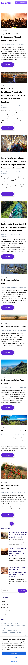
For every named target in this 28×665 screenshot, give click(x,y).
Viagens (5, 85)
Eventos (5, 30)
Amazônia (3, 623)
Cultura (9, 630)
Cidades (3, 630)
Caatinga (3, 628)
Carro (9, 628)
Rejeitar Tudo (14, 661)
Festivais (3, 635)
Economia (21, 630)
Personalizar (14, 657)
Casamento (15, 628)
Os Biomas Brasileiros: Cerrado (14, 431)
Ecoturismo (12, 632)
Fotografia (17, 635)
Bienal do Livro (5, 625)
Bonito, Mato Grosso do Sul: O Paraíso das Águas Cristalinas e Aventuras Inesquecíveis (13, 227)
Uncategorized (6, 277)
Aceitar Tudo (14, 653)
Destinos (15, 630)
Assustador (18, 623)
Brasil (23, 625)
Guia (23, 635)
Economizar (4, 632)
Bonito (18, 625)
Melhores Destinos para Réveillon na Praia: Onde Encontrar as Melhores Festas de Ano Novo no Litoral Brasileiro (13, 95)
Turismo (5, 155)
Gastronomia (4, 604)
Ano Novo (10, 623)
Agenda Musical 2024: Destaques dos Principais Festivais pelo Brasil (11, 37)
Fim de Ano (10, 635)
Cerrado (22, 628)
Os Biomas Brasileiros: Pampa (13, 326)
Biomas (13, 625)
